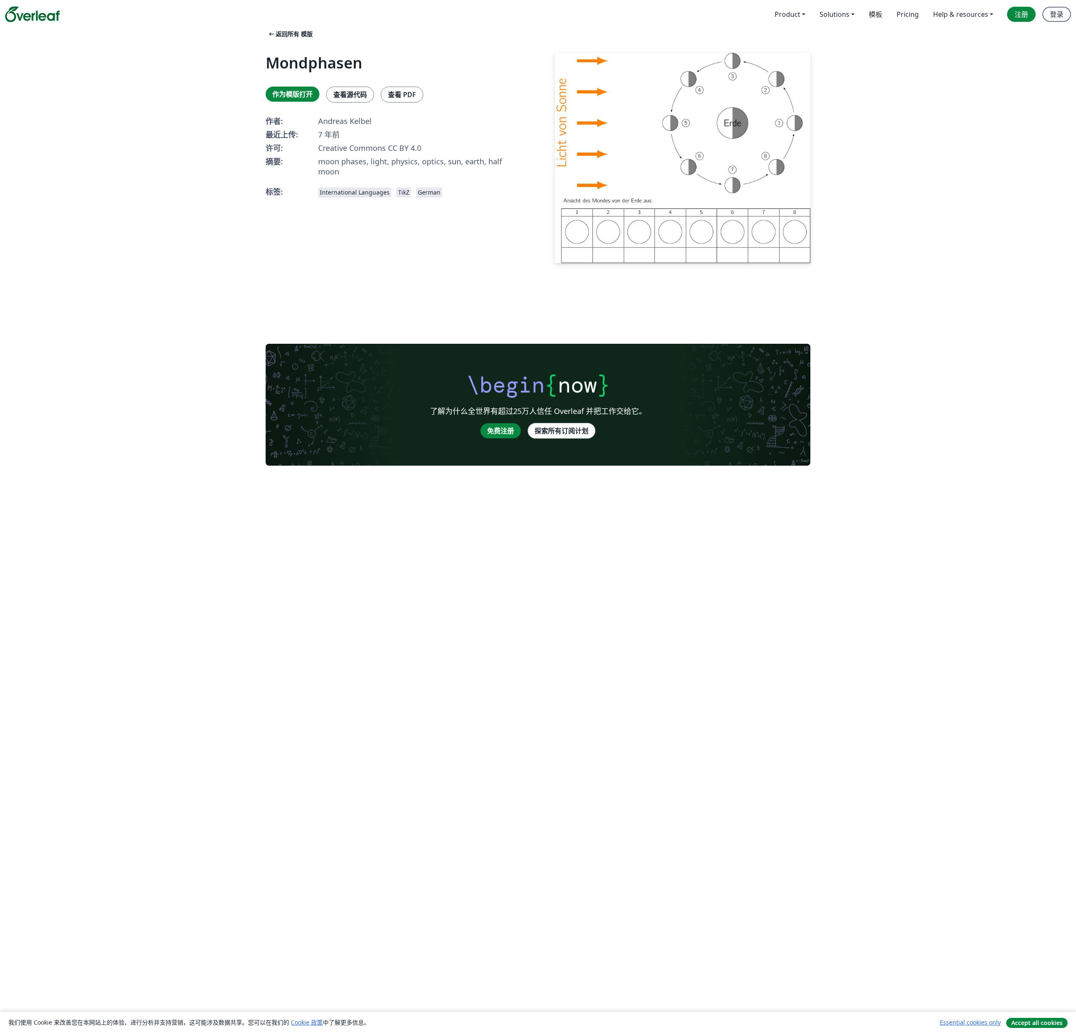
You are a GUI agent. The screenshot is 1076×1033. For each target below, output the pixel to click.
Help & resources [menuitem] (960, 14)
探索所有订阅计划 (561, 430)
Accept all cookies (1037, 1023)
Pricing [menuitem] (908, 14)
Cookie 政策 (307, 1022)
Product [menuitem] (787, 14)
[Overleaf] (32, 14)
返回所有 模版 (290, 34)
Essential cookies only (970, 1022)
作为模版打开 (292, 94)
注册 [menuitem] (1021, 14)
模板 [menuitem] (875, 14)
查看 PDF (402, 94)
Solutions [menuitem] (834, 14)
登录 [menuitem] (1056, 14)
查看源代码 (350, 94)
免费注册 (500, 430)
